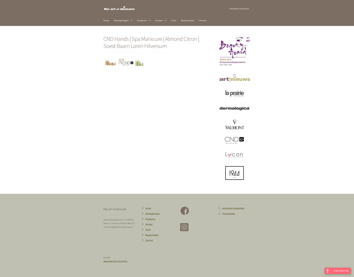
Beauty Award (187, 20)
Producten (142, 20)
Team (173, 20)
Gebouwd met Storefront (115, 261)
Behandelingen (121, 20)
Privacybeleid (228, 213)
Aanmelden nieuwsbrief (239, 8)
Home (106, 20)
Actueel (158, 20)
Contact (203, 20)
